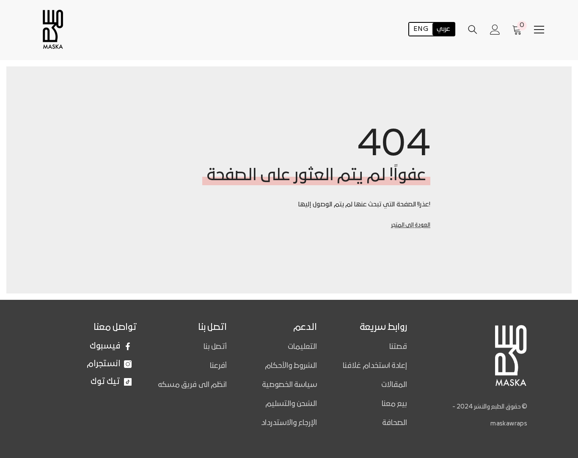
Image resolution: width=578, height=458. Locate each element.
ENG (420, 29)
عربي (443, 29)
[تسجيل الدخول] (495, 30)
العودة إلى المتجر (410, 225)
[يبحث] (472, 29)
